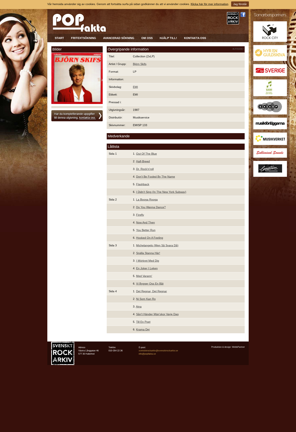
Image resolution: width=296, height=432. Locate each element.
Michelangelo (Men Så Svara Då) (157, 245)
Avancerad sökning (118, 38)
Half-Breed (143, 161)
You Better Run (145, 230)
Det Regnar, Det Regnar (151, 291)
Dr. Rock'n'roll (145, 169)
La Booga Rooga (147, 199)
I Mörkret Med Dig (147, 260)
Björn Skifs (139, 64)
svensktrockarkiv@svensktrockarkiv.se (158, 350)
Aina (139, 306)
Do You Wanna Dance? (151, 207)
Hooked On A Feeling (149, 237)
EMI (135, 86)
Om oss (147, 38)
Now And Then (145, 222)
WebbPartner (238, 347)
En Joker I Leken (147, 268)
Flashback (142, 184)
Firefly (140, 214)
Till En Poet (143, 321)
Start (59, 38)
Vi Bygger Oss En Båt (150, 283)
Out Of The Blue (146, 153)
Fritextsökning (83, 38)
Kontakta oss (195, 38)
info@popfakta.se (147, 354)
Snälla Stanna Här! (148, 253)
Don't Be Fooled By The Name (155, 176)
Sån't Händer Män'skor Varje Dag (157, 314)
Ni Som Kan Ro (146, 298)
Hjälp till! (168, 38)
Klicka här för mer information (209, 4)
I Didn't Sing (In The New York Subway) (161, 191)
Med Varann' (144, 276)
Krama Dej (143, 329)
